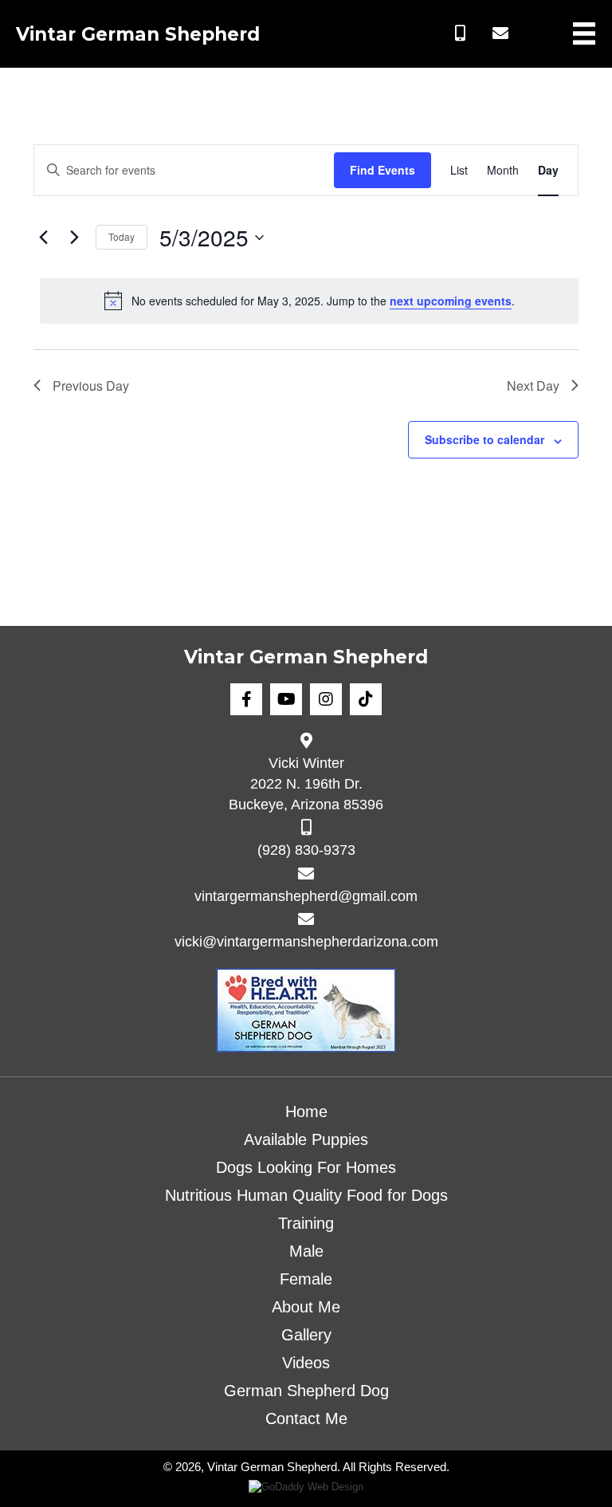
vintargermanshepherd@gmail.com (306, 896)
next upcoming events (451, 301)
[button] (461, 33)
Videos (306, 1362)
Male (306, 1251)
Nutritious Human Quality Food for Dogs (306, 1195)
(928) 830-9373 (306, 850)
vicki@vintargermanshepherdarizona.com (306, 942)
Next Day (533, 385)
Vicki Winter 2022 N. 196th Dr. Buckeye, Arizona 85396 (306, 784)
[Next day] (74, 237)
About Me (306, 1307)
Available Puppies (306, 1139)
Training (306, 1223)
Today (121, 236)
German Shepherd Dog (306, 1390)
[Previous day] (43, 237)
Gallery (306, 1335)
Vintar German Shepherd (138, 34)
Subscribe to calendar (484, 440)
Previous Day (91, 385)
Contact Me (306, 1418)
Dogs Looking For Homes (306, 1167)
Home (306, 1111)
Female (306, 1279)
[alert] (309, 300)
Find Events (382, 170)
